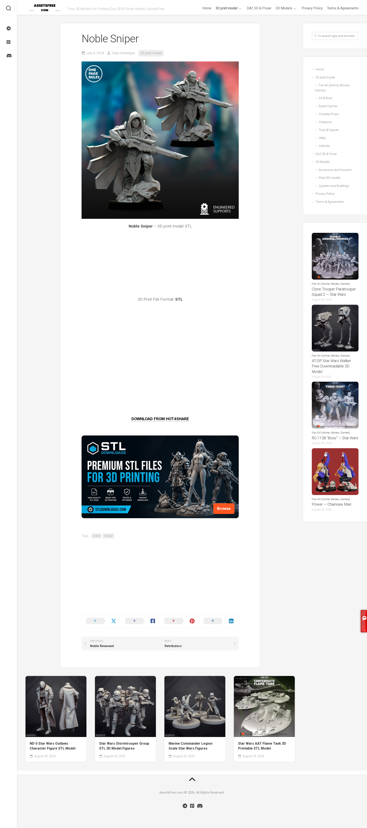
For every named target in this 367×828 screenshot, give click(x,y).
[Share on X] (101, 621)
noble (96, 536)
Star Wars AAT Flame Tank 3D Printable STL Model (262, 745)
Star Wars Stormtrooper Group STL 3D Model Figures (124, 745)
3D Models (284, 8)
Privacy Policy (312, 8)
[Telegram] (8, 28)
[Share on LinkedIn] (219, 621)
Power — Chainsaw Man (331, 504)
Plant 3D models (330, 177)
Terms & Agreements (343, 8)
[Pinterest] (8, 42)
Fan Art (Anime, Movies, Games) (332, 88)
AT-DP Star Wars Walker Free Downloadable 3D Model (331, 366)
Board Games (328, 106)
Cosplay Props (329, 114)
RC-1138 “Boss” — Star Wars (335, 438)
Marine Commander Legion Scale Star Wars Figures (190, 745)
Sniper (108, 536)
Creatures (325, 122)
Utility (322, 138)
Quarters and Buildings (334, 186)
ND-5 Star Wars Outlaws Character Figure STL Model (52, 745)
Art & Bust (325, 98)
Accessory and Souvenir (335, 170)
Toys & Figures (329, 130)
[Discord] (8, 56)
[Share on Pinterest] (179, 621)
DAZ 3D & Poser (259, 8)
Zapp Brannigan (123, 53)
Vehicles (324, 146)
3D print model (226, 8)
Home (206, 8)
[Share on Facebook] (140, 621)
